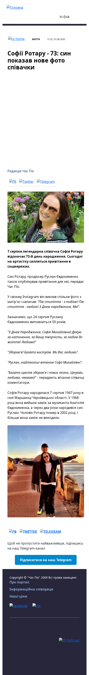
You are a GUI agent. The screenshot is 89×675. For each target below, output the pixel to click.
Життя (36, 39)
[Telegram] (46, 181)
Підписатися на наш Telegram (46, 560)
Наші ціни (18, 596)
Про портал (19, 582)
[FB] (12, 181)
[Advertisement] (44, 117)
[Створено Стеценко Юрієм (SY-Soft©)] (69, 640)
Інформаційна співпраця (31, 589)
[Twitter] (26, 181)
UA (67, 17)
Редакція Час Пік (20, 171)
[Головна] (15, 7)
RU (62, 17)
